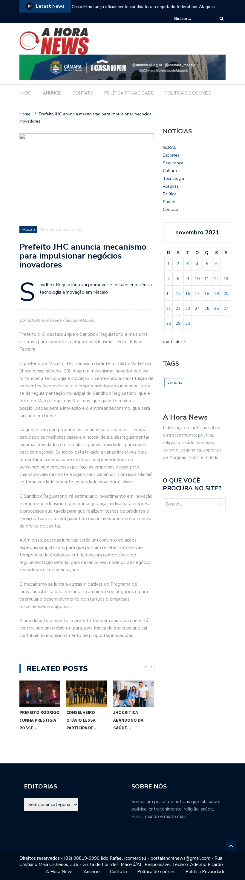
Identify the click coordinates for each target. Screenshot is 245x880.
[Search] (221, 19)
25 (206, 308)
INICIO (25, 93)
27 (225, 308)
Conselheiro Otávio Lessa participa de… (82, 720)
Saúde (169, 202)
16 (187, 293)
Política (170, 194)
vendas (174, 383)
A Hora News (60, 872)
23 (187, 308)
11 (206, 279)
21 (168, 308)
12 (216, 279)
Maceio (28, 229)
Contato (170, 209)
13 (225, 279)
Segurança (173, 163)
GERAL (169, 147)
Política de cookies (156, 872)
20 (225, 293)
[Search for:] (192, 19)
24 (197, 308)
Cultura (170, 171)
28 (168, 323)
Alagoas (171, 186)
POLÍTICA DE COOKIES (188, 93)
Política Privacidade (206, 872)
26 (216, 308)
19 (216, 293)
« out (167, 341)
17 (197, 293)
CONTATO (82, 93)
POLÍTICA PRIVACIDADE (129, 93)
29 (178, 323)
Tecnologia (173, 178)
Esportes (171, 155)
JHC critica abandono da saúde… (128, 720)
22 (178, 308)
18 (206, 293)
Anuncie (92, 872)
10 (197, 279)
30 (187, 323)
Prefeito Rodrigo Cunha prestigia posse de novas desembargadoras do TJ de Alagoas (144, 10)
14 (168, 293)
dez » (181, 341)
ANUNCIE (52, 93)
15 (178, 293)
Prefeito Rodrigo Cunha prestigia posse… (39, 720)
